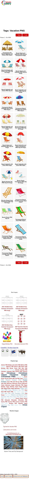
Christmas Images (18, 375)
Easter (25, 376)
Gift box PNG (18, 381)
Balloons (3, 366)
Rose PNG (16, 396)
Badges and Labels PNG (14, 365)
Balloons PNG (10, 366)
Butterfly (12, 369)
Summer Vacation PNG (21, 401)
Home (2, 476)
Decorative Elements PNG (21, 344)
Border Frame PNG (15, 368)
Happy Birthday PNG (7, 344)
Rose (11, 396)
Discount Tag (19, 376)
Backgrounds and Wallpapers (20, 476)
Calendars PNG (11, 371)
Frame (25, 380)
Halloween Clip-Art (17, 383)
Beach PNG (24, 366)
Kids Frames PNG (19, 391)
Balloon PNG (24, 365)
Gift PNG (25, 381)
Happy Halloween (15, 388)
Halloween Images (10, 385)
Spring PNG (4, 401)
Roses (21, 396)
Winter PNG (18, 405)
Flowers (8, 380)
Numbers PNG (19, 393)
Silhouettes (14, 400)
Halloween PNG (19, 385)
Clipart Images (8, 476)
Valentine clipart (22, 403)
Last (26, 35)
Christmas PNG (8, 376)
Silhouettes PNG (22, 400)
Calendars (3, 371)
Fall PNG (17, 378)
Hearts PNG (10, 391)
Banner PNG (17, 366)
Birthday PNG (5, 368)
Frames (3, 381)
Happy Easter (7, 388)
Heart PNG (4, 391)
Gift (14, 381)
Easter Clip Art (4, 378)
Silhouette (7, 400)
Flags (21, 378)
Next (19, 35)
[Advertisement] (14, 16)
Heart (26, 390)
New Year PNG (9, 393)
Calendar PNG (23, 369)
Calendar (17, 369)
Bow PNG (24, 368)
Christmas (11, 373)
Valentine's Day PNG (7, 405)
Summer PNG (11, 401)
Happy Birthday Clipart (12, 386)
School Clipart (19, 398)
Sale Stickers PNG (10, 398)
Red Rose (7, 395)
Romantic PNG (5, 396)
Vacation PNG (13, 403)
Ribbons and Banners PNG (19, 395)
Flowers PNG (16, 380)
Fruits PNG (9, 381)
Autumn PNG (4, 365)
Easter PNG (12, 378)
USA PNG (4, 403)
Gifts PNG (3, 383)
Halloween (9, 383)
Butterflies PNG (5, 369)
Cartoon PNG (18, 371)
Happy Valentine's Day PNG (16, 390)
